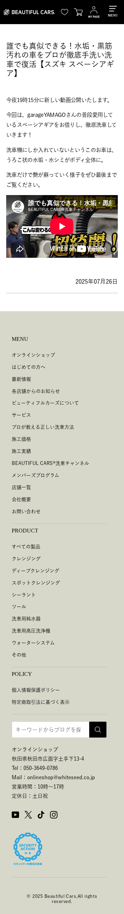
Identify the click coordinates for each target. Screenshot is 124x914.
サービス (21, 415)
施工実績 (21, 451)
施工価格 (21, 439)
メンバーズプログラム (35, 475)
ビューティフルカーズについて (45, 402)
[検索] (97, 730)
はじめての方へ (28, 367)
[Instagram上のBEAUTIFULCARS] (54, 816)
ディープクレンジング (35, 570)
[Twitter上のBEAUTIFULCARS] (28, 816)
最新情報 (21, 379)
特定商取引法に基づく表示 (41, 702)
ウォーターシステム (33, 642)
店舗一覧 (21, 487)
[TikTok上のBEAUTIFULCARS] (41, 816)
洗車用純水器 (26, 618)
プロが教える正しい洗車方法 (43, 427)
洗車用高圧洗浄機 (31, 630)
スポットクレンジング (36, 582)
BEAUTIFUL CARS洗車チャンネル (50, 463)
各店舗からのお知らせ (36, 391)
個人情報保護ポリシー (36, 690)
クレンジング (26, 558)
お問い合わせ (26, 511)
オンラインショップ (33, 355)
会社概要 (21, 499)
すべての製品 (26, 546)
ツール (19, 606)
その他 (19, 654)
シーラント (24, 594)
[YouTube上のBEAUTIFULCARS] (15, 816)
